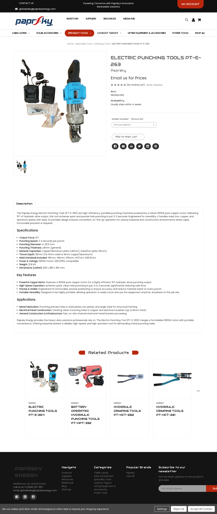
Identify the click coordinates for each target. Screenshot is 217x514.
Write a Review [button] (154, 85)
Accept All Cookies (201, 509)
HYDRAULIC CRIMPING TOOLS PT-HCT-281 (170, 411)
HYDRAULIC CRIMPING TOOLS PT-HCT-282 (127, 411)
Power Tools (100, 492)
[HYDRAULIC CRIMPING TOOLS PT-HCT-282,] (129, 378)
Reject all (178, 509)
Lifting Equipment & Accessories (105, 488)
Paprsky (130, 472)
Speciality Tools (102, 479)
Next (199, 391)
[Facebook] (115, 146)
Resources (67, 479)
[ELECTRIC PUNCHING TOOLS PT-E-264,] (44, 378)
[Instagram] (33, 497)
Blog (64, 486)
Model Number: (127, 119)
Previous (18, 391)
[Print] (131, 146)
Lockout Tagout (103, 482)
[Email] (123, 146)
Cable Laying (101, 472)
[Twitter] (139, 146)
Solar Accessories (103, 476)
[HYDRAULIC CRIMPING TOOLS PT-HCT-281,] (172, 378)
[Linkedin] (147, 146)
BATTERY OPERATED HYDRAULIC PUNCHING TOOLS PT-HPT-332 (85, 415)
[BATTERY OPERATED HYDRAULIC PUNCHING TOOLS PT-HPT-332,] (87, 378)
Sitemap (66, 489)
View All (130, 476)
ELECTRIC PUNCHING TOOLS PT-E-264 (43, 411)
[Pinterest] (155, 146)
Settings (162, 509)
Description (24, 203)
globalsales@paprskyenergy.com (37, 9)
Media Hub (67, 482)
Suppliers (67, 476)
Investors (67, 472)
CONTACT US (26, 3)
